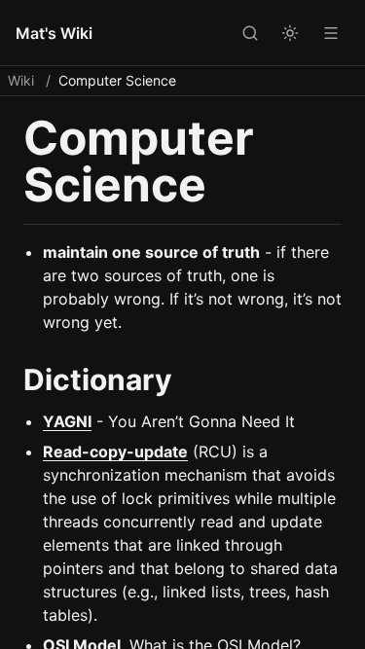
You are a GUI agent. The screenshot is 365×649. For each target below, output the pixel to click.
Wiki (21, 80)
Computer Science (117, 80)
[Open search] (249, 32)
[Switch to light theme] (290, 32)
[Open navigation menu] (330, 32)
